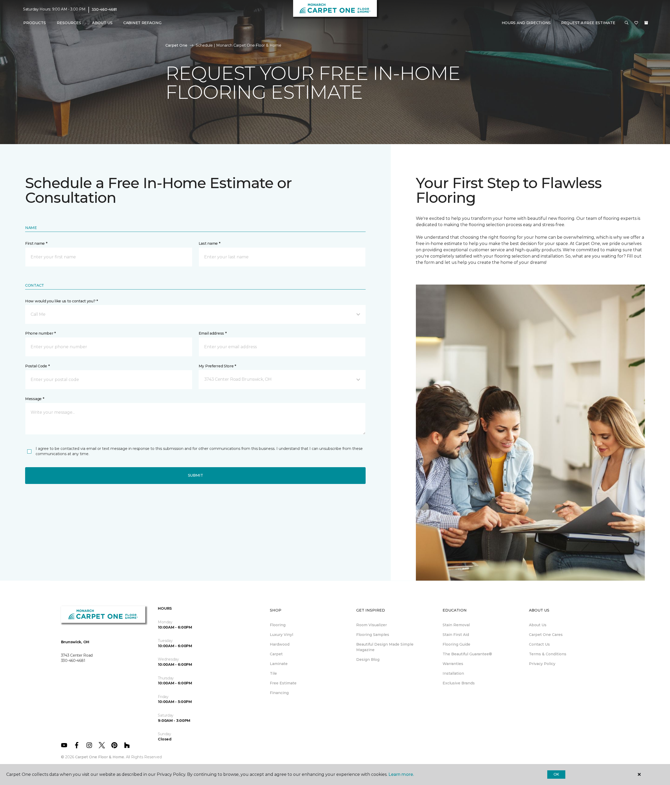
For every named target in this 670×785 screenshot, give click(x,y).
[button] (627, 23)
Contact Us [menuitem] (539, 644)
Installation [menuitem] (453, 673)
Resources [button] (69, 22)
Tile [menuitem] (273, 673)
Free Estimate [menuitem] (283, 683)
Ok (556, 774)
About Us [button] (102, 22)
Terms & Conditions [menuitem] (547, 654)
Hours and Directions (526, 22)
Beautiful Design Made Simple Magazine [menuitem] (385, 647)
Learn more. (401, 774)
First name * (36, 243)
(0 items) (646, 23)
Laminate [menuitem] (279, 663)
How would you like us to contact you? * (61, 301)
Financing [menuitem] (279, 692)
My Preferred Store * (217, 366)
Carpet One (176, 45)
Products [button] (34, 22)
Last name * (209, 243)
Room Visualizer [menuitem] (371, 625)
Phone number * (40, 333)
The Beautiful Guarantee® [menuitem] (467, 654)
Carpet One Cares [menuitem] (546, 634)
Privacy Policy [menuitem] (542, 663)
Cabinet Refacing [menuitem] (142, 22)
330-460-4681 (104, 9)
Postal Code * (37, 366)
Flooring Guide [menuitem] (456, 644)
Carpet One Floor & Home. (100, 757)
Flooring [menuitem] (278, 625)
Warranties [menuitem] (453, 663)
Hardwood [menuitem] (279, 644)
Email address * (213, 333)
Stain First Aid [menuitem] (456, 634)
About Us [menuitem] (537, 625)
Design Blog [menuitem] (367, 659)
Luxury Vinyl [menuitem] (281, 634)
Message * (34, 399)
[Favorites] (636, 23)
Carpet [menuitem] (276, 654)
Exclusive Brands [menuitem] (459, 683)
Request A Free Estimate (588, 22)
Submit (195, 475)
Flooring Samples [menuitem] (372, 634)
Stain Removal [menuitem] (456, 625)
